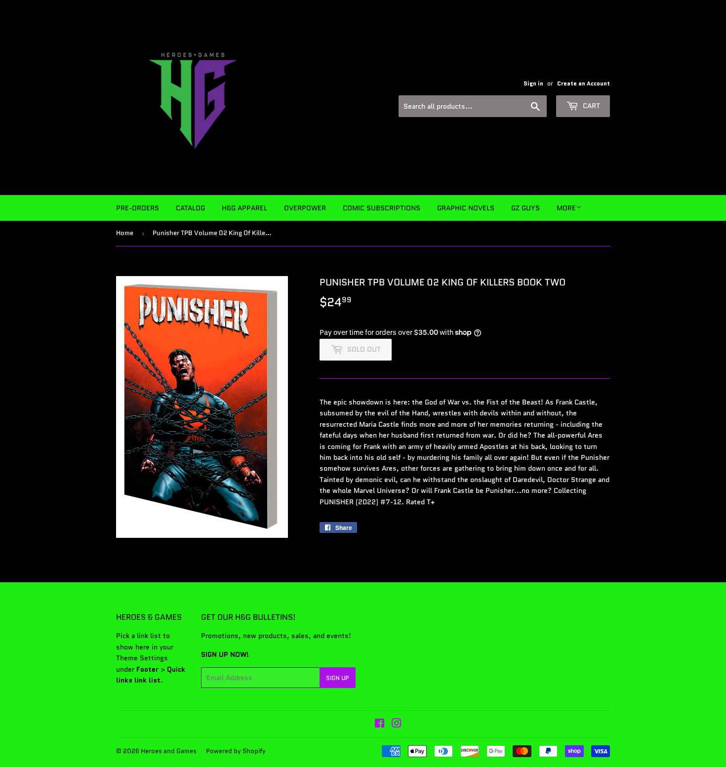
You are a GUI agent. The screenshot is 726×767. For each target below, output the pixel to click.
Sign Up (337, 678)
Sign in (533, 83)
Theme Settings (142, 658)
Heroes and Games (169, 751)
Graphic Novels (465, 208)
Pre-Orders (137, 208)
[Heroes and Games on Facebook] (379, 724)
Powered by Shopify (236, 751)
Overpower (305, 208)
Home (124, 233)
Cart (590, 106)
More (566, 208)
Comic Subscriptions (381, 208)
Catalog (190, 208)
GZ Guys (525, 208)
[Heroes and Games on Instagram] (397, 724)
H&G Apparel (244, 208)
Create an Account (583, 83)
